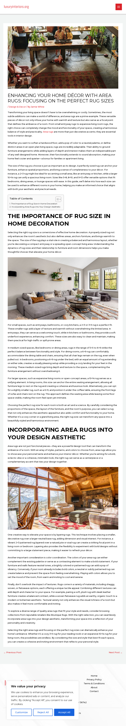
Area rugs (48, 132)
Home (94, 676)
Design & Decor (17, 107)
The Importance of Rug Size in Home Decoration (34, 204)
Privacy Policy (94, 679)
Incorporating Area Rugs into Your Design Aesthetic (36, 207)
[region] (43, 700)
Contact (94, 691)
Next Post (115, 652)
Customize (21, 712)
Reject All (43, 712)
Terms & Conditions (94, 683)
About (94, 687)
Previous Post (12, 652)
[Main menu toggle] (119, 7)
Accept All (64, 712)
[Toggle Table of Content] (56, 199)
